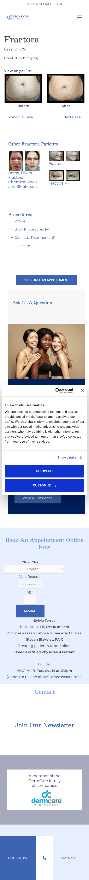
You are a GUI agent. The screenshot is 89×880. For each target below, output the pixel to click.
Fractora (21, 39)
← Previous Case (18, 117)
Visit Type (30, 561)
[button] (46, 280)
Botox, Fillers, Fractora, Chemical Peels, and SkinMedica (23, 179)
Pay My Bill (71, 858)
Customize (42, 485)
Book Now (18, 858)
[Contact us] (44, 858)
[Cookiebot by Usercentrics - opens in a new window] (55, 390)
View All (21, 221)
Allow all (45, 471)
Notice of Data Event (45, 4)
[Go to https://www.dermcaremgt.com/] (44, 790)
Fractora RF (59, 183)
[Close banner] (82, 390)
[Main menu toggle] (79, 17)
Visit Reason (30, 577)
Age (30, 592)
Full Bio (44, 664)
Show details (66, 457)
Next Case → (74, 117)
